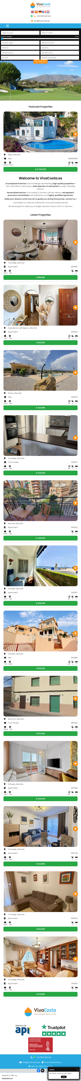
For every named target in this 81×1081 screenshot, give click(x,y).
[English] (32, 11)
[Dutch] (48, 11)
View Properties (40, 62)
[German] (40, 11)
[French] (44, 11)
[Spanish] (36, 11)
